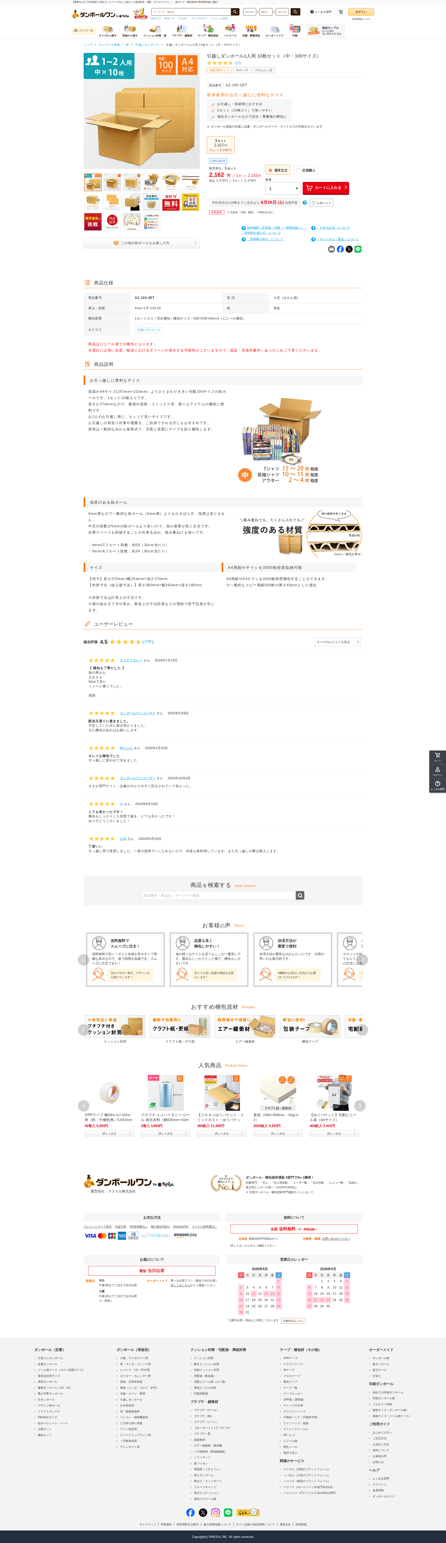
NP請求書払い (139, 1226)
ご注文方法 (380, 1438)
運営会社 (285, 1524)
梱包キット (45, 1435)
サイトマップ (147, 1524)
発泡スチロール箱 (205, 1499)
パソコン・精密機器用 (134, 1417)
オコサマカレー (131, 660)
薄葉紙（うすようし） (208, 1469)
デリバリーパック (294, 1411)
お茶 (123, 839)
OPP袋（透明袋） (294, 1399)
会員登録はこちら (361, 19)
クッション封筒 (219, 18)
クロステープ (291, 1376)
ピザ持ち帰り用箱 (131, 1423)
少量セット (45, 1429)
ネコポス (182, 18)
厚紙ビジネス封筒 (205, 1387)
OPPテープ (290, 1358)
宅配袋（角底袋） (205, 1376)
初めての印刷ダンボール (388, 1392)
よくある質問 (381, 1478)
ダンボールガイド (384, 1496)
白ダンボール (46, 1399)
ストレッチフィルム (295, 1429)
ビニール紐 (290, 1441)
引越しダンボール (149, 330)
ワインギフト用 (130, 1447)
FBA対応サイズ (47, 1417)
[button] (437, 786)
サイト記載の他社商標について (255, 1524)
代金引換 (120, 1226)
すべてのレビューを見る (333, 642)
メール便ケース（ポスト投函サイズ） (61, 1370)
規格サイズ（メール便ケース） (392, 1416)
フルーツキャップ (205, 1487)
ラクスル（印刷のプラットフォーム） (307, 1469)
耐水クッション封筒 (206, 1364)
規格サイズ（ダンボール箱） (391, 1410)
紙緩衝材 (199, 1439)
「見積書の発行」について (265, 239)
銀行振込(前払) (160, 1226)
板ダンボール (381, 1364)
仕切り (377, 1376)
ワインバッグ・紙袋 (295, 1423)
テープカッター (293, 1393)
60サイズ (156, 18)
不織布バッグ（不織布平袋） (301, 1417)
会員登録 (378, 1490)
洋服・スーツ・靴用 (132, 1393)
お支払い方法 (381, 1444)
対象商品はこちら (293, 1320)
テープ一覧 (290, 1387)
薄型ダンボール (47, 1381)
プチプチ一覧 (202, 1433)
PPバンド (289, 1435)
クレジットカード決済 (98, 1226)
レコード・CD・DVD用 (135, 1370)
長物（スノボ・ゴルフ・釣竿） (139, 1387)
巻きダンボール (203, 1475)
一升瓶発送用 (128, 1441)
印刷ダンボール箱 (384, 1398)
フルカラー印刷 (382, 1404)
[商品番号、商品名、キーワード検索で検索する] (235, 11)
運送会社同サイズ (49, 1376)
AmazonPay (180, 1226)
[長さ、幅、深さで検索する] (295, 12)
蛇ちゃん (126, 748)
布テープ (289, 1370)
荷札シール (290, 1447)
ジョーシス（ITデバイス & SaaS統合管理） (310, 1493)
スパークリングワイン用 (135, 1435)
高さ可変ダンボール (50, 1393)
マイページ (380, 1484)
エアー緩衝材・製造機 (208, 1445)
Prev (83, 112)
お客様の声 (380, 1456)
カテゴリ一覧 (86, 30)
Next (200, 112)
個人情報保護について (217, 1524)
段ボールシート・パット (53, 1423)
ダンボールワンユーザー (138, 713)
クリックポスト (199, 18)
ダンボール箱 (381, 1358)
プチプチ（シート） (206, 1422)
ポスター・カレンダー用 (135, 1376)
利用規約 (166, 1524)
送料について (381, 1450)
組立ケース (380, 1370)
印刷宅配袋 (201, 1393)
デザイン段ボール (49, 1405)
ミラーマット (202, 1457)
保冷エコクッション (206, 1493)
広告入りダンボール (50, 1358)
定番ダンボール (47, 1364)
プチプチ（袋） (203, 1416)
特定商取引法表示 (188, 1524)
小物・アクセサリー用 (134, 1358)
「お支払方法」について (333, 227)
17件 (148, 642)
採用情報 (301, 1524)
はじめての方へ (382, 1432)
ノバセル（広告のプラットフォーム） (307, 1475)
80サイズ (169, 18)
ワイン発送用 (128, 1429)
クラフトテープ (293, 1364)
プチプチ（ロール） (206, 1410)
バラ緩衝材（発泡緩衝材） (210, 1451)
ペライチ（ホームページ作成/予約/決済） (309, 1487)
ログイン (361, 11)
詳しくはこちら (240, 1245)
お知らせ (378, 1462)
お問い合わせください (336, 1238)
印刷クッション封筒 (206, 1370)
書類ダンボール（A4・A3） (55, 1387)
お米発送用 (127, 1405)
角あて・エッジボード (208, 1481)
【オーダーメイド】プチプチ (212, 1428)
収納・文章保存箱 (131, 1381)
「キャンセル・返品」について (338, 239)
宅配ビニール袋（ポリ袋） (210, 1381)
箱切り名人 (290, 1452)
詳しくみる (115, 1133)
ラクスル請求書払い (204, 1226)
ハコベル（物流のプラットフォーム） (307, 1481)
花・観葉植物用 (130, 1411)
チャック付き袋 (293, 1405)
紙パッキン (201, 1463)
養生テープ (290, 1381)
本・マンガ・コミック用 (135, 1364)
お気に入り (324, 203)
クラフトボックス (49, 1411)
